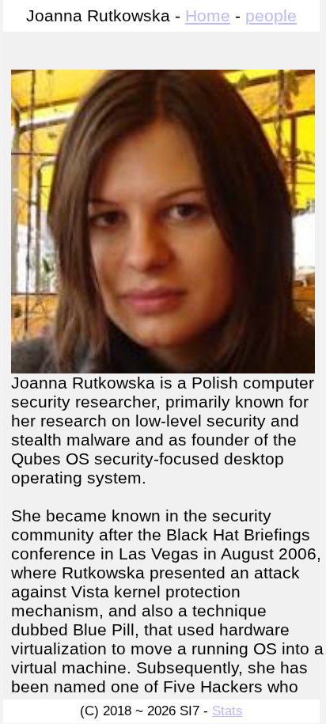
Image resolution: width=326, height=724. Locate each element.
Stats (227, 710)
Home (207, 15)
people (271, 15)
